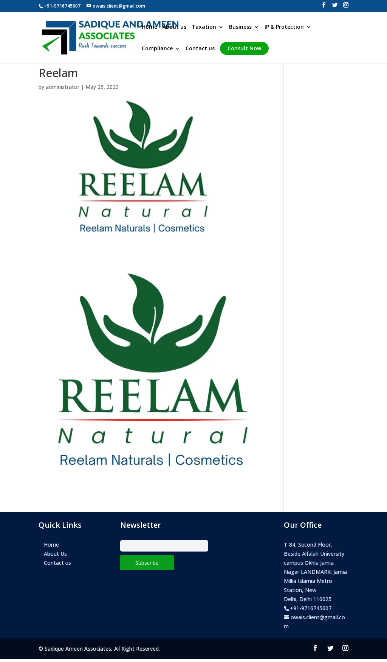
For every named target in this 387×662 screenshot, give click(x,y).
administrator (62, 86)
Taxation (204, 27)
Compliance (157, 49)
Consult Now (244, 48)
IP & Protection (284, 27)
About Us (55, 553)
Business (240, 27)
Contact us (200, 49)
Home (149, 27)
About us (174, 27)
